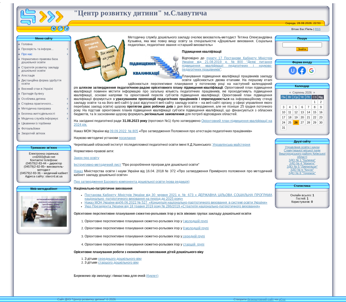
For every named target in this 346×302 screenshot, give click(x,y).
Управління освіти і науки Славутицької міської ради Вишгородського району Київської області (302, 151)
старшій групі (193, 244)
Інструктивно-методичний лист (97, 165)
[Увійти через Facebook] (302, 71)
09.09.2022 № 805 (124, 131)
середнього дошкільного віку (120, 259)
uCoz (282, 299)
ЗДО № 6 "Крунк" (302, 169)
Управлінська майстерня (231, 145)
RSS (318, 29)
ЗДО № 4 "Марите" (302, 163)
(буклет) (152, 276)
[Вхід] (66, 31)
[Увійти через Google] (311, 70)
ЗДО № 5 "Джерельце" (302, 166)
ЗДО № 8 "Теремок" (302, 173)
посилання (127, 138)
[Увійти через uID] (293, 71)
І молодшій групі (195, 221)
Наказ (78, 171)
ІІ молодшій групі (196, 228)
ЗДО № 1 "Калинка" (302, 160)
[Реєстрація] (60, 31)
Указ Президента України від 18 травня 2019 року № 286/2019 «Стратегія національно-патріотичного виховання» (172, 206)
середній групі (193, 236)
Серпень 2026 (302, 92)
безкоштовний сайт (260, 299)
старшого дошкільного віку (118, 262)
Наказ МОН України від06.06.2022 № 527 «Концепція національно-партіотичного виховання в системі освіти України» (176, 202)
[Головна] (53, 31)
